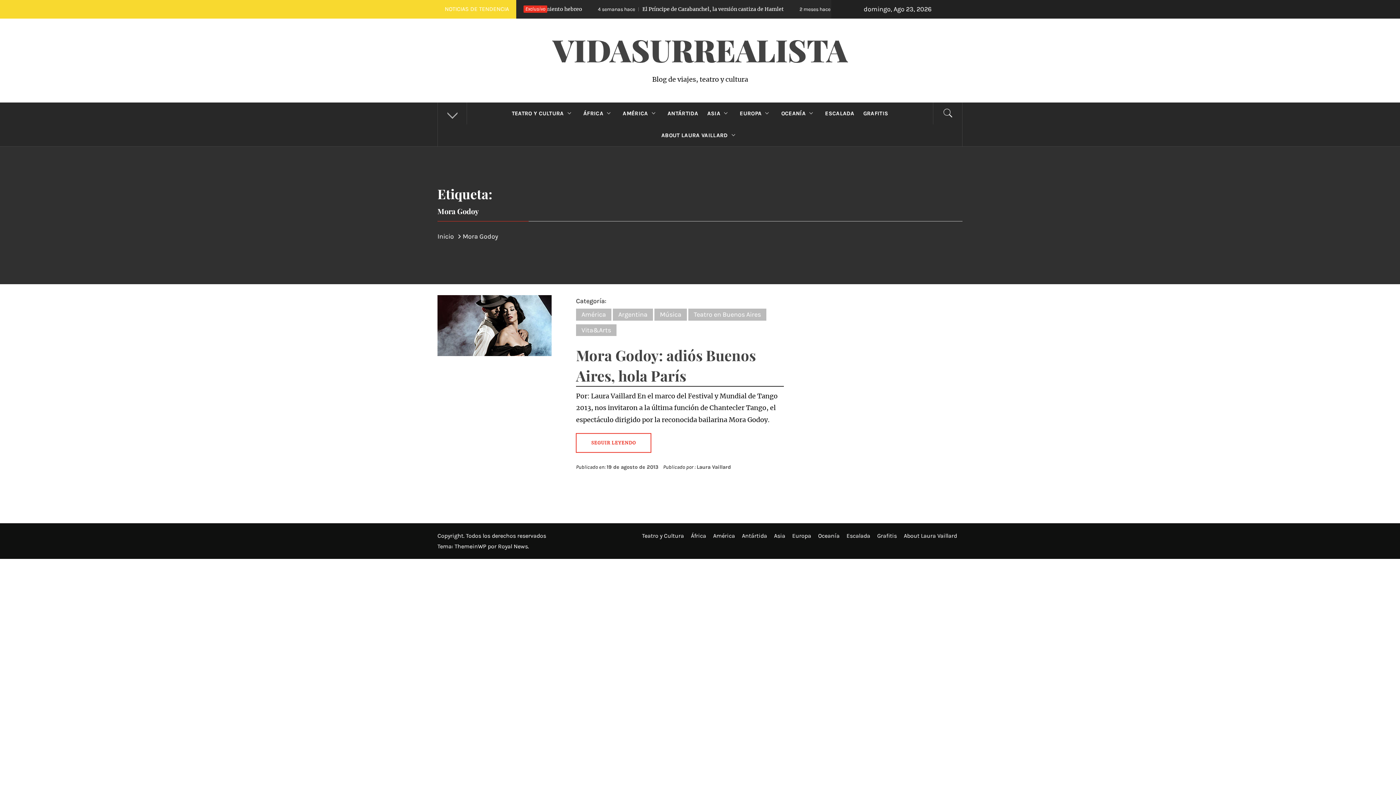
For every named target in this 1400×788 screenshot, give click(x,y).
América (635, 113)
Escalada (840, 113)
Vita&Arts (596, 330)
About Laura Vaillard (694, 135)
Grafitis (875, 113)
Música (670, 314)
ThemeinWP (471, 546)
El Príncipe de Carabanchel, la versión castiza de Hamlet (651, 9)
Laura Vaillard (714, 467)
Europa (751, 113)
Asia (713, 113)
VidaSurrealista (700, 49)
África (593, 113)
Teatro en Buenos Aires (727, 314)
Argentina (633, 314)
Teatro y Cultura (538, 113)
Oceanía (793, 113)
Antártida (683, 113)
